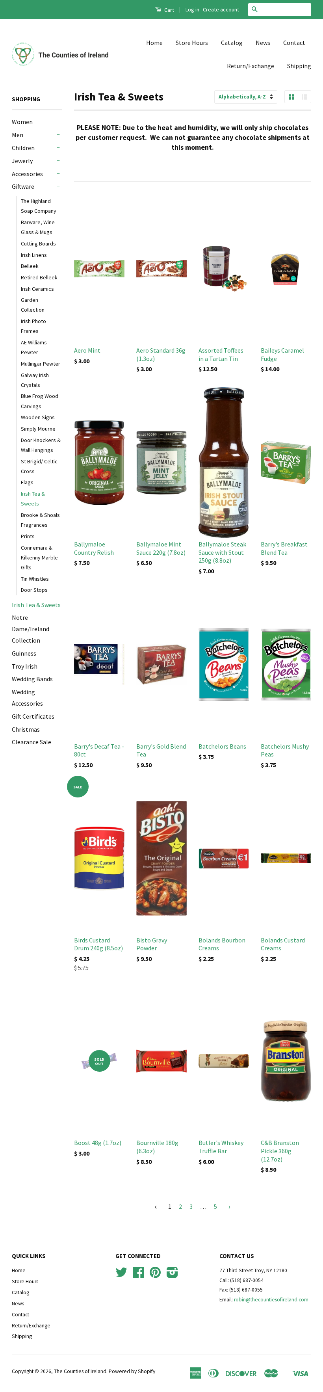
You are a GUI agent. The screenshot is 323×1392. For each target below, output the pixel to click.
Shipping (299, 66)
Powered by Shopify (132, 1371)
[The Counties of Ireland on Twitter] (121, 1275)
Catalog (232, 42)
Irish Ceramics (37, 288)
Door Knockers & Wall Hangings (41, 445)
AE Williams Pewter (34, 347)
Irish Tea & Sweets (33, 498)
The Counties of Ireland (80, 1371)
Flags (27, 482)
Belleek (30, 265)
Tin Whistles (35, 578)
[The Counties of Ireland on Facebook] (138, 1275)
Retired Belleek (39, 277)
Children (23, 148)
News (263, 42)
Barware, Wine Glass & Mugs (38, 227)
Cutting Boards (38, 243)
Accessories (27, 174)
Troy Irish (24, 666)
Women (22, 122)
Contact (294, 42)
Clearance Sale (31, 742)
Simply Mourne (38, 428)
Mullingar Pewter (40, 363)
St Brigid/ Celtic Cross (39, 466)
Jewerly (22, 161)
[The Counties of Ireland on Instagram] (172, 1275)
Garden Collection (33, 304)
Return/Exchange (250, 66)
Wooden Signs (38, 417)
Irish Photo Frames (33, 326)
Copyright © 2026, (33, 1371)
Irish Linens (34, 254)
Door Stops (34, 589)
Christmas (26, 729)
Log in (192, 9)
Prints (28, 536)
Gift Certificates (33, 716)
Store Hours (192, 42)
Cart (168, 9)
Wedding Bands (32, 679)
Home (154, 42)
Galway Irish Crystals (35, 380)
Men (17, 135)
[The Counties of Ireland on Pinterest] (155, 1275)
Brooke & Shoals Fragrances (40, 519)
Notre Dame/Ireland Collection (30, 628)
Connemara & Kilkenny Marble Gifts (39, 557)
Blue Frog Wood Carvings (39, 400)
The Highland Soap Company (38, 205)
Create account (221, 9)
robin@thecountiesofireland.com (271, 1299)
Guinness (24, 653)
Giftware (23, 186)
